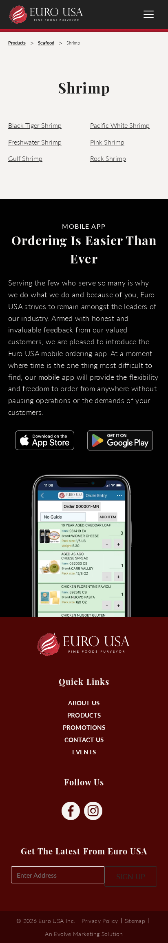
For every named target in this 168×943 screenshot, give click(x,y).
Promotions (84, 727)
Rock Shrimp (108, 158)
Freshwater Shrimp (35, 142)
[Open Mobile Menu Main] (148, 14)
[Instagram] (93, 811)
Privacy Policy (100, 920)
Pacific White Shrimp (120, 125)
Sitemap (135, 920)
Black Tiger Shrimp (35, 125)
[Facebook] (71, 811)
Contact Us (84, 739)
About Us (83, 702)
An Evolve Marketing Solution (84, 934)
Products (84, 715)
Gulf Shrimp (25, 158)
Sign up (130, 876)
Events (84, 751)
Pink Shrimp (107, 142)
